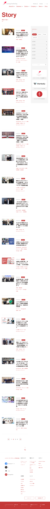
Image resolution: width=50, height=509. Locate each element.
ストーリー (29, 498)
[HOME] (10, 3)
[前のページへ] (8, 439)
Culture (39, 34)
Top (25, 449)
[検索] (46, 65)
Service (34, 34)
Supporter (35, 37)
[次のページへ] (20, 439)
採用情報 (39, 498)
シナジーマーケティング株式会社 (12, 458)
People (44, 34)
